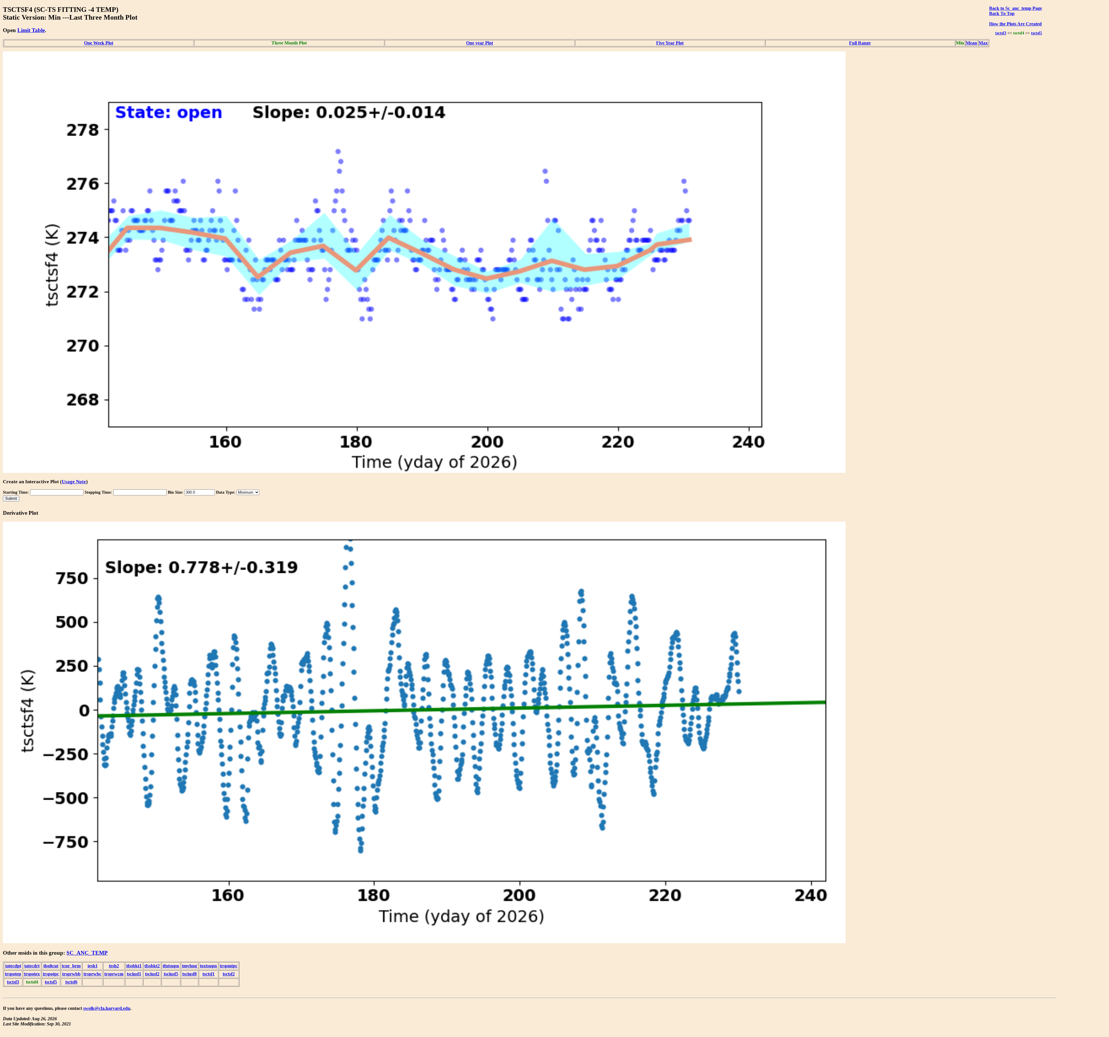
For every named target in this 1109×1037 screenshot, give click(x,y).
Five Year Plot (670, 42)
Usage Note (74, 481)
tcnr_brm (71, 965)
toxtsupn (208, 965)
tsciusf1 (134, 973)
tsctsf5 (1036, 33)
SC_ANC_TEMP (87, 953)
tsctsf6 (71, 982)
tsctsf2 (229, 973)
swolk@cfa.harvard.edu (106, 1008)
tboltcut (50, 965)
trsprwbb (71, 973)
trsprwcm (113, 973)
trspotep (13, 973)
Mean (971, 42)
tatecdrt (32, 965)
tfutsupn (171, 965)
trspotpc (51, 973)
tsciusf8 (189, 973)
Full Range (860, 42)
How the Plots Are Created (1015, 23)
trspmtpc (228, 965)
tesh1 (93, 965)
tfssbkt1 (134, 965)
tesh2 (114, 965)
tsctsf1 (208, 973)
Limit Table (31, 30)
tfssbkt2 (152, 965)
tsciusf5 (171, 973)
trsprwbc (92, 973)
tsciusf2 (152, 973)
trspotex (32, 973)
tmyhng (189, 965)
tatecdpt (13, 965)
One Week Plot (98, 42)
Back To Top (1002, 13)
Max (983, 42)
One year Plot (479, 42)
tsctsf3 (1000, 33)
